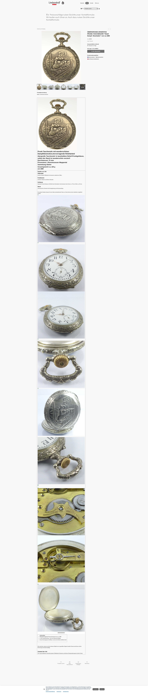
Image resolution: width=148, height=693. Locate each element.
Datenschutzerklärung (50, 691)
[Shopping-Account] (99, 8)
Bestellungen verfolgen (78, 664)
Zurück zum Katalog (41, 28)
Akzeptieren (95, 689)
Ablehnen (102, 689)
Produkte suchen (61, 663)
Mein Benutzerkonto (70, 664)
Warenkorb (87, 663)
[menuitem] (108, 29)
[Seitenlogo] (56, 3)
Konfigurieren (66, 691)
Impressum (59, 691)
